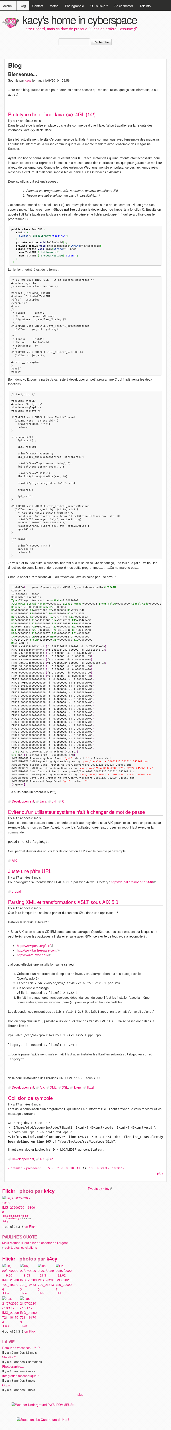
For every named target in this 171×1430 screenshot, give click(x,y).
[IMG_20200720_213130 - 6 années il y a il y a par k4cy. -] (46, 1289)
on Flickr (31, 1226)
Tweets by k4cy (100, 1188)
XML (53, 1087)
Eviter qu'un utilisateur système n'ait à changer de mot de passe (76, 811)
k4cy (50, 1190)
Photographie (74, 6)
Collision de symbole (30, 1097)
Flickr (10, 1190)
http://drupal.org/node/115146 (133, 882)
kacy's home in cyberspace (79, 19)
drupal (16, 891)
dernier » (118, 1168)
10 (72, 1168)
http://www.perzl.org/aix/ (35, 945)
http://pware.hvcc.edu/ (34, 955)
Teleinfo (145, 6)
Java (43, 801)
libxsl (90, 1087)
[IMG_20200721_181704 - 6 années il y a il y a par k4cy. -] (10, 1322)
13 (91, 1168)
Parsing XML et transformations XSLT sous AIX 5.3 (63, 901)
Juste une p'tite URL (29, 870)
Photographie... (13, 1366)
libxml (77, 1087)
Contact (37, 6)
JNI (54, 801)
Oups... (7, 1385)
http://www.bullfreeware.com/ (38, 950)
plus (160, 1173)
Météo (54, 6)
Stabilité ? (9, 1357)
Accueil (8, 6)
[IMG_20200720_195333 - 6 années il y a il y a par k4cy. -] (28, 1289)
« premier (15, 1168)
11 (78, 1168)
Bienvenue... (22, 74)
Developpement (23, 801)
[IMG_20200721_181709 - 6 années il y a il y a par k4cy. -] (28, 1322)
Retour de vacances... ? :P (21, 1347)
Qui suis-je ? (99, 6)
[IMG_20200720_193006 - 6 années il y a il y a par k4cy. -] (19, 1212)
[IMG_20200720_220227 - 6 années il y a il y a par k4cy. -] (64, 1289)
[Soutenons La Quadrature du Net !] (43, 1419)
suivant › (103, 1168)
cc (51, 1159)
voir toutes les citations (21, 1247)
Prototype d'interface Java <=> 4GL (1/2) (52, 114)
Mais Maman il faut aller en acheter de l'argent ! (35, 1242)
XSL (65, 1087)
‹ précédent (32, 1168)
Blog (23, 6)
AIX (14, 860)
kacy (28, 80)
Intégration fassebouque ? (20, 1376)
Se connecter (123, 6)
